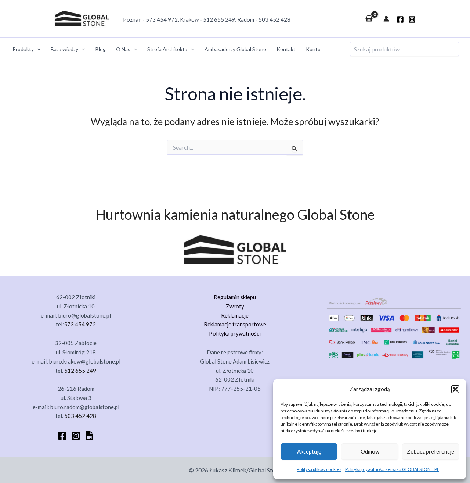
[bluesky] (89, 435)
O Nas (123, 49)
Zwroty (235, 306)
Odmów (370, 451)
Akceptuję (309, 451)
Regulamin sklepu (235, 297)
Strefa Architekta (167, 49)
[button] (455, 389)
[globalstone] (400, 19)
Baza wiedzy (64, 49)
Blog (100, 49)
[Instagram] (412, 19)
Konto (313, 49)
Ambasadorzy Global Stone (235, 49)
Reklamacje (235, 315)
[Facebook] (62, 435)
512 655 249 (219, 19)
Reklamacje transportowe (235, 324)
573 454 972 (162, 19)
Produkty (23, 49)
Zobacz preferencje (430, 451)
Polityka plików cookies (319, 469)
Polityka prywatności (235, 333)
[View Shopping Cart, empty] (369, 18)
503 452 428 (274, 19)
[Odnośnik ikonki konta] (386, 19)
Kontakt (286, 49)
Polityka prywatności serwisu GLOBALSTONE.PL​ (392, 469)
